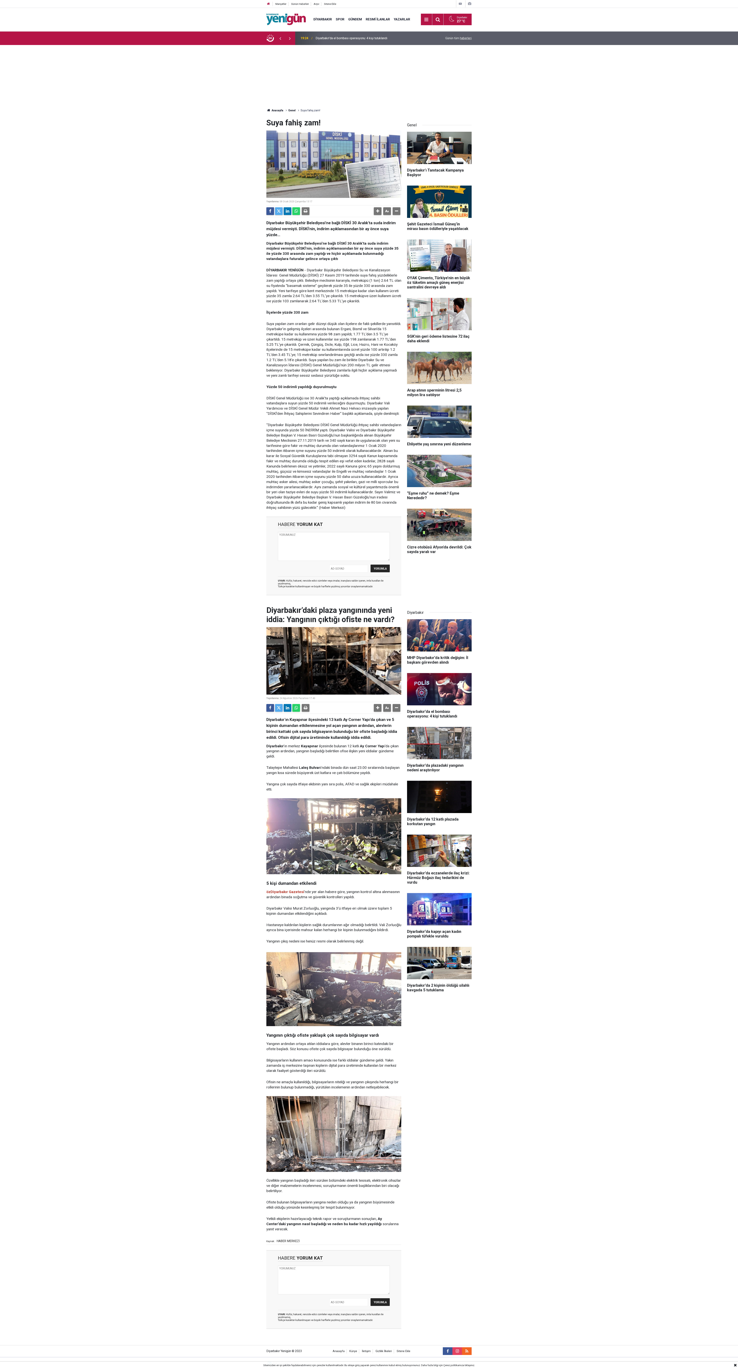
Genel (292, 110)
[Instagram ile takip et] (457, 1351)
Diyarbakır (322, 19)
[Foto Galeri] (469, 4)
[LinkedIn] (287, 211)
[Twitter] (279, 211)
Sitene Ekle (330, 3)
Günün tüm (458, 38)
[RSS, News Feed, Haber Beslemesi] (467, 1351)
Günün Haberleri (300, 3)
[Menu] (426, 19)
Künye (353, 1351)
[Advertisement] (369, 74)
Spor (340, 19)
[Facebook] (270, 211)
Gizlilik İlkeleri (384, 1351)
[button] (377, 211)
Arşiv (316, 3)
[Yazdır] (305, 211)
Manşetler (280, 3)
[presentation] (280, 38)
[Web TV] (460, 4)
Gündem (355, 19)
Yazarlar (402, 19)
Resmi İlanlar (378, 19)
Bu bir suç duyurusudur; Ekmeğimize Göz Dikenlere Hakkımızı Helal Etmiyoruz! (361, 38)
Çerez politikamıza (453, 1365)
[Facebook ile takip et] (447, 1351)
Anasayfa (277, 110)
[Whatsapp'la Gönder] (296, 211)
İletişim (366, 1351)
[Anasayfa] (268, 3)
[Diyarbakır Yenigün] (286, 19)
